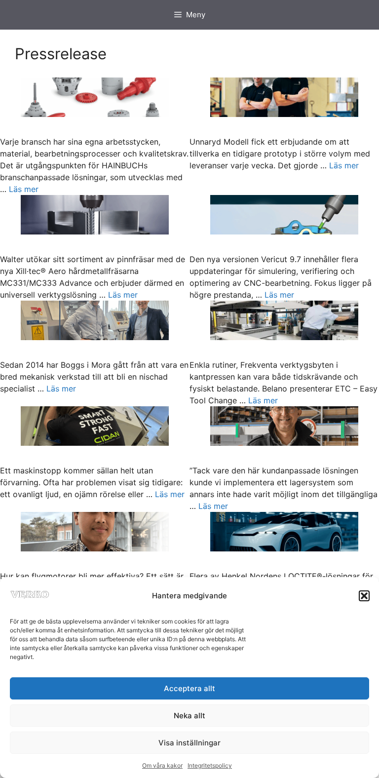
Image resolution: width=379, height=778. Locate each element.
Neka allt (189, 715)
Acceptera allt (189, 688)
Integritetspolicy (210, 765)
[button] (364, 596)
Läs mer (23, 189)
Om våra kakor (162, 765)
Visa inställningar (189, 742)
